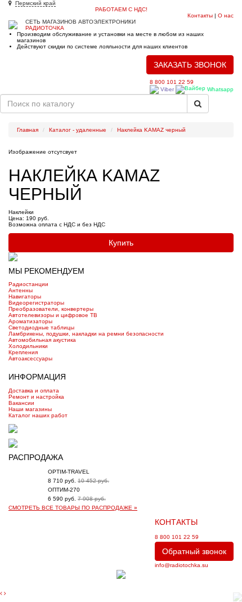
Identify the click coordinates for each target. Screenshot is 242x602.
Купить (121, 242)
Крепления (23, 352)
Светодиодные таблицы (41, 327)
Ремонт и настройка (36, 397)
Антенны (20, 290)
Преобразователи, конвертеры (50, 309)
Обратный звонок (194, 551)
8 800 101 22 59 (172, 82)
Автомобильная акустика (42, 340)
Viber (166, 89)
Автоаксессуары (30, 358)
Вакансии (21, 403)
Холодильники (28, 346)
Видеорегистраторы (36, 303)
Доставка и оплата (33, 390)
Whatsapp (219, 89)
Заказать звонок (190, 64)
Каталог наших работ (38, 415)
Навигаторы (24, 296)
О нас (226, 15)
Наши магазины (30, 409)
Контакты (200, 15)
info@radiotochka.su (181, 565)
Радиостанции (28, 284)
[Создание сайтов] (121, 573)
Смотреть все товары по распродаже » (72, 508)
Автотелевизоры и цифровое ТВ (52, 315)
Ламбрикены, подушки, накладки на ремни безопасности (86, 334)
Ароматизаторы (30, 321)
